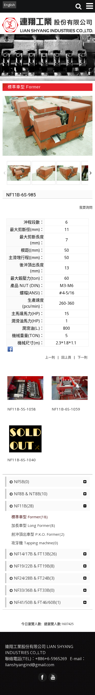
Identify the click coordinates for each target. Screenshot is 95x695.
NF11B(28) (24, 506)
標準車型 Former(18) (29, 516)
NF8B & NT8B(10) (30, 494)
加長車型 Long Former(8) (33, 525)
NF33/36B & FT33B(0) (34, 590)
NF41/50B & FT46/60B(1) (37, 602)
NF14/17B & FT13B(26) (35, 554)
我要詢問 (85, 207)
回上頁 (66, 357)
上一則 (50, 357)
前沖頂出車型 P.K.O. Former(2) (37, 534)
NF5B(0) (21, 481)
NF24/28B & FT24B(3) (34, 578)
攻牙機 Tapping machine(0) (34, 542)
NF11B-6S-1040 (21, 459)
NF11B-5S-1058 (21, 408)
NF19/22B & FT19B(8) (34, 566)
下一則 (82, 357)
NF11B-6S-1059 (66, 408)
